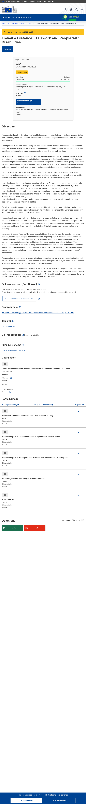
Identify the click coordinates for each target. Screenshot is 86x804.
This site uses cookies (27, 795)
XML (14, 528)
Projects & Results (17, 23)
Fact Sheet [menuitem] (7, 49)
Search (76, 9)
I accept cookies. (26, 800)
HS (30, 23)
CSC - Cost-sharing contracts (13, 350)
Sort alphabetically (9, 405)
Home (4, 23)
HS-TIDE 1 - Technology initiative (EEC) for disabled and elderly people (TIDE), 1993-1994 (38, 313)
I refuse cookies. (59, 800)
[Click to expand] (79, 411)
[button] (71, 9)
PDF (36, 528)
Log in (65, 9)
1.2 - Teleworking (8, 326)
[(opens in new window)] (9, 8)
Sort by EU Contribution (42, 405)
